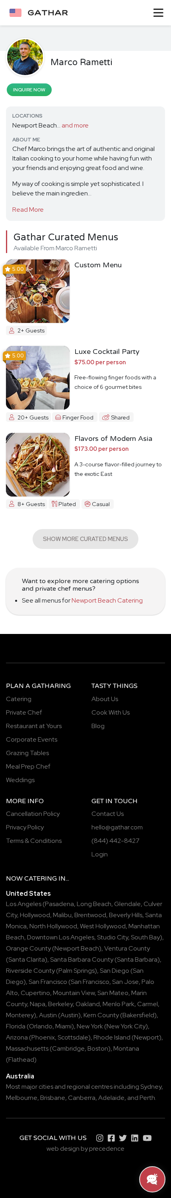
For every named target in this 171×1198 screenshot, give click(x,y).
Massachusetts (27, 1048)
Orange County (28, 948)
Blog (98, 726)
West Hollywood (103, 926)
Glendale (127, 904)
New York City (126, 1026)
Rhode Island (111, 1037)
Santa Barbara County (81, 959)
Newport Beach (76, 948)
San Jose (125, 982)
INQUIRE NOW (29, 90)
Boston (97, 1048)
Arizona (17, 1037)
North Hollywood (53, 926)
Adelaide (111, 1098)
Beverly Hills (125, 915)
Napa (37, 1004)
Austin (48, 1015)
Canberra (81, 1098)
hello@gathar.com (117, 827)
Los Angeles (23, 904)
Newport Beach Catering (107, 600)
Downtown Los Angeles (60, 937)
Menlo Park (118, 1004)
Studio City (112, 937)
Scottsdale (73, 1037)
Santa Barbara (137, 959)
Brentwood (90, 915)
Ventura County (127, 948)
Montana (126, 1048)
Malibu (62, 915)
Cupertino (35, 993)
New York (90, 1026)
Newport (146, 1037)
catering (40, 879)
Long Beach (94, 904)
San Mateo (112, 993)
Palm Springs (76, 970)
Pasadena (59, 904)
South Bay (145, 937)
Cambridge (68, 1048)
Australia (20, 1076)
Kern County (101, 1015)
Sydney (150, 1086)
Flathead (21, 1059)
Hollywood (35, 915)
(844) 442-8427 (115, 841)
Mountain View (74, 993)
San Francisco (48, 982)
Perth (147, 1098)
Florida (15, 1026)
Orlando (40, 1026)
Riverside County (30, 970)
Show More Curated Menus (85, 539)
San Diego (114, 970)
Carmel (147, 1004)
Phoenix (43, 1037)
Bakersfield (138, 1015)
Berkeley (60, 1004)
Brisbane (52, 1098)
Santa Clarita (26, 959)
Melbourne (21, 1098)
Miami (63, 1026)
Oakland (88, 1004)
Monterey (20, 1015)
